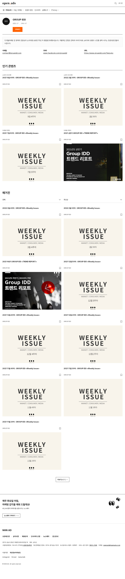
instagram (6, 557)
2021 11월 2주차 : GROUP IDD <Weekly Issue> (20, 422)
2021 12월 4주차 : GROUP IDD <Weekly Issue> (21, 315)
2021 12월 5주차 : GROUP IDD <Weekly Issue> (82, 262)
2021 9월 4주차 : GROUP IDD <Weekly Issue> (20, 78)
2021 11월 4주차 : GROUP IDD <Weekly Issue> (20, 368)
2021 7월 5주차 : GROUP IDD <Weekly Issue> (20, 133)
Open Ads (9, 3)
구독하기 (17, 29)
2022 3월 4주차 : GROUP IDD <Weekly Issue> (20, 208)
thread (14, 557)
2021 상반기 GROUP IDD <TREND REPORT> (81, 133)
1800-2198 (93, 545)
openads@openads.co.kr (111, 545)
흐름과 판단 (29, 10)
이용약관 (5, 553)
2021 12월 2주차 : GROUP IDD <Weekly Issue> (82, 315)
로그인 (121, 3)
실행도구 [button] (45, 10)
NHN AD (7, 530)
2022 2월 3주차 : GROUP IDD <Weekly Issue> (82, 78)
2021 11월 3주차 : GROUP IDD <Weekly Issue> (82, 368)
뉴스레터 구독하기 (9, 516)
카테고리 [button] (8, 10)
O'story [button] (54, 10)
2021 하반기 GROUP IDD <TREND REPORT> (19, 262)
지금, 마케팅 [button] (18, 10)
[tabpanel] (62, 344)
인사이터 (37, 10)
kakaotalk (21, 557)
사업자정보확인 (27, 545)
